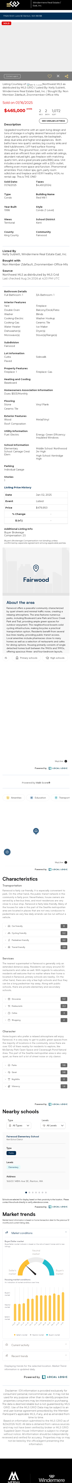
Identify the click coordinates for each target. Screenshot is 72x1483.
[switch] (50, 76)
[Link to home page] (19, 4)
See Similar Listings (53, 121)
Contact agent (12, 76)
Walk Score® (43, 782)
